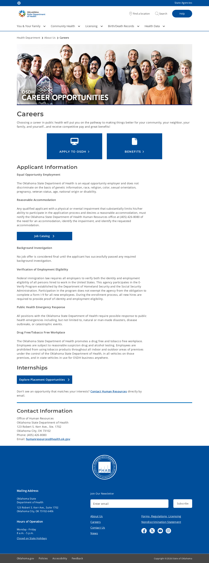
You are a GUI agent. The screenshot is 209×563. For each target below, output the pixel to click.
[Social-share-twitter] (152, 530)
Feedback (77, 558)
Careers (95, 522)
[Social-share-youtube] (160, 530)
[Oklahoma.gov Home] (19, 2)
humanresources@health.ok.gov (48, 439)
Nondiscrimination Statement (161, 522)
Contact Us (97, 527)
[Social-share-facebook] (144, 530)
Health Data (152, 26)
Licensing (91, 26)
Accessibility (59, 558)
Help (182, 13)
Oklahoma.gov (25, 558)
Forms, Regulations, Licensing (161, 516)
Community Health (63, 26)
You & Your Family (28, 26)
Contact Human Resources (108, 391)
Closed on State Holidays (32, 538)
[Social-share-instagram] (168, 530)
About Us (96, 516)
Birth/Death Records (121, 26)
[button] (74, 152)
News (94, 533)
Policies (43, 558)
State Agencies (183, 2)
